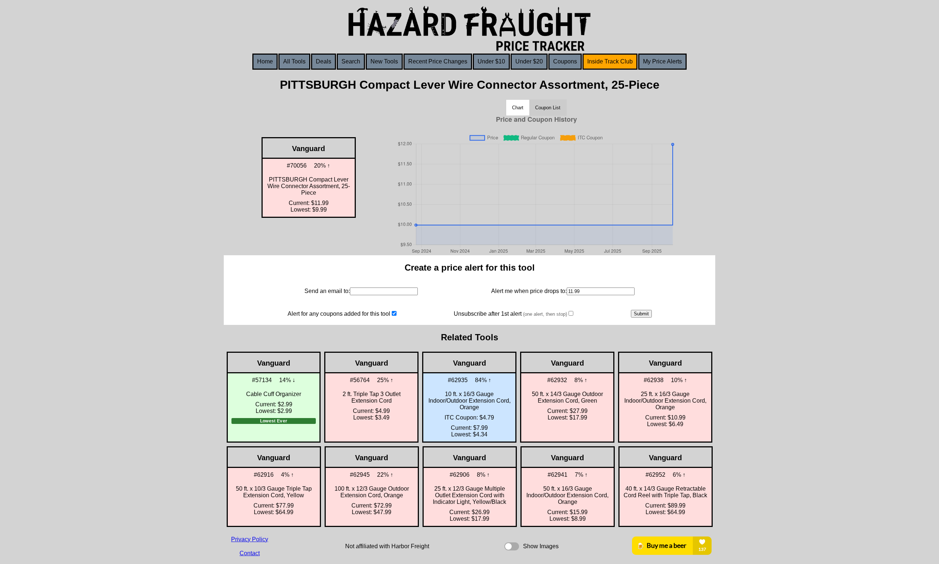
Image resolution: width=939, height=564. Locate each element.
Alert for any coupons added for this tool (339, 314)
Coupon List (547, 107)
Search (350, 61)
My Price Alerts (662, 61)
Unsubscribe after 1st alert (510, 314)
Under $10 (491, 61)
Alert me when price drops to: (529, 291)
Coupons (565, 61)
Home (265, 61)
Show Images (541, 546)
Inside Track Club (610, 61)
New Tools (384, 61)
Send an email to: (327, 291)
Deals (323, 61)
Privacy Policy (249, 539)
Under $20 (529, 61)
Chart (517, 107)
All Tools (294, 61)
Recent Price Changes (437, 61)
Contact (250, 553)
